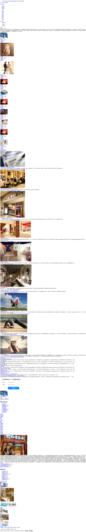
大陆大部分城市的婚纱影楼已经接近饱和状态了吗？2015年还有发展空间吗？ (12, 375)
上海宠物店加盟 (4, 410)
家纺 (3, 13)
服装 (3, 12)
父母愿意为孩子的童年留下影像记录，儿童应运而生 (9, 290)
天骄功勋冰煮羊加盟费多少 (4, 463)
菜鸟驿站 (3, 475)
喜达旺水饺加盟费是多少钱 (4, 464)
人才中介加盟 (4, 411)
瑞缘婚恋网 (4, 479)
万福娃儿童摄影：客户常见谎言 (6, 218)
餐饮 (3, 11)
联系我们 (15, 527)
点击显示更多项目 (3, 149)
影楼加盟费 (2, 366)
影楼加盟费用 (2, 362)
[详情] (74, 359)
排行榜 (3, 1)
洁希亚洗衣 (4, 471)
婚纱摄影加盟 (18, 289)
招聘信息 (11, 527)
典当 (1, 419)
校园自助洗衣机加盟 (5, 405)
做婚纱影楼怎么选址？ (4, 370)
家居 (3, 15)
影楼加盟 (11, 169)
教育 (3, 16)
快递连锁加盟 (4, 408)
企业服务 (1, 420)
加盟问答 (11, 1)
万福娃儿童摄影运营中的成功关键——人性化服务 (9, 188)
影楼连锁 (1, 74)
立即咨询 (13, 388)
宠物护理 (1, 423)
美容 (3, 14)
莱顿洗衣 (3, 476)
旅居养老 (3, 477)
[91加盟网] (2, 4)
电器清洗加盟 (4, 406)
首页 (3, 10)
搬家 (1, 417)
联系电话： (4, 384)
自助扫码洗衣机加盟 (5, 409)
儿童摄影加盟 (18, 169)
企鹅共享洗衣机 (4, 478)
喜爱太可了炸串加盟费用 (4, 466)
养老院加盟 (4, 404)
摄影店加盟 (22, 335)
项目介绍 (4, 396)
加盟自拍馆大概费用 (3, 354)
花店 (1, 430)
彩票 (1, 418)
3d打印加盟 (4, 407)
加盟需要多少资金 (4, 238)
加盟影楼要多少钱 (3, 360)
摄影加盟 (14, 169)
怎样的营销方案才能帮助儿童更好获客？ (7, 167)
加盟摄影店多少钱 (3, 332)
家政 (1, 422)
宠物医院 (1, 416)
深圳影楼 (1, 84)
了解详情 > (2, 42)
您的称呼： (4, 382)
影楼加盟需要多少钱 (3, 364)
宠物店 (1, 427)
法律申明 (8, 527)
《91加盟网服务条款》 (16, 386)
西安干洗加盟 (4, 403)
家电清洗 (1, 414)
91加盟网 (3, 22)
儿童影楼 (1, 56)
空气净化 (1, 431)
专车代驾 (1, 415)
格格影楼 (1, 94)
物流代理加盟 (4, 412)
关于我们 (1, 527)
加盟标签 (3, 24)
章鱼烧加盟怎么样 (4, 434)
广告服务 (18, 527)
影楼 (1, 38)
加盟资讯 (8, 1)
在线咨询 (1, 41)
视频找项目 (14, 1)
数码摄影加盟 (15, 335)
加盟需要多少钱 (3, 287)
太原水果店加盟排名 (3, 465)
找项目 (5, 1)
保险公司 (1, 428)
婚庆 (1, 421)
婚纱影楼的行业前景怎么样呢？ (5, 368)
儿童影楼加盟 (23, 169)
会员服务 (5, 527)
